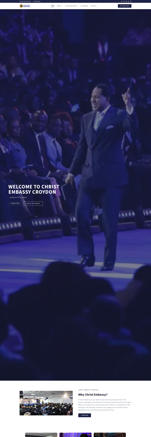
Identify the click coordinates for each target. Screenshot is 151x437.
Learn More (84, 415)
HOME (52, 6)
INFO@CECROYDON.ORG (25, 1)
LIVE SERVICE (84, 6)
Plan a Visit (125, 6)
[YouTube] (124, 1)
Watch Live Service (33, 203)
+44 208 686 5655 (36, 1)
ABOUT (59, 6)
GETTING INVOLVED (70, 6)
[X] (130, 1)
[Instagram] (126, 1)
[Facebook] (121, 1)
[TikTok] (128, 1)
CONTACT (93, 6)
